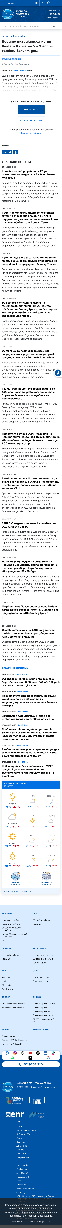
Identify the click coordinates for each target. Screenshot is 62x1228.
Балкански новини (10, 955)
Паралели (37, 924)
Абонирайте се (31, 109)
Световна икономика (43, 955)
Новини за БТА (23, 1134)
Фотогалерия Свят (42, 1007)
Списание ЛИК (22, 1177)
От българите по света (13, 1004)
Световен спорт (41, 977)
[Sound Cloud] (31, 1057)
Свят (35, 913)
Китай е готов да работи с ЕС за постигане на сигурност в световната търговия (28, 174)
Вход (55, 14)
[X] (38, 1053)
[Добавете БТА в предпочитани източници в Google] (49, 1057)
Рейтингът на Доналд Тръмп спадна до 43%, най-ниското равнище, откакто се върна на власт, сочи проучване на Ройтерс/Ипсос (29, 393)
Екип (18, 1181)
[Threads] (23, 1053)
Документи (21, 1146)
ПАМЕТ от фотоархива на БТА (45, 1020)
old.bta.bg (20, 1192)
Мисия (19, 1138)
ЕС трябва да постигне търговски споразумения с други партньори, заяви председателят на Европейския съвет (29, 354)
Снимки (37, 997)
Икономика (19, 36)
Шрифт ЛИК (22, 1165)
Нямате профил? (52, 18)
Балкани (7, 948)
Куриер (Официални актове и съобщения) (15, 935)
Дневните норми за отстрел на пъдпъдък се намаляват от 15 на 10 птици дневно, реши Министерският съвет (30, 752)
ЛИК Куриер (7, 989)
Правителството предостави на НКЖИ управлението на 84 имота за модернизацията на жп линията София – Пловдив (29, 700)
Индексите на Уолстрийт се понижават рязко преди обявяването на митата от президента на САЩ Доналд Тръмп (30, 610)
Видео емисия (8, 1036)
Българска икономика (43, 959)
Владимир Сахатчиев (11, 59)
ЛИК (4, 971)
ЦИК (4, 940)
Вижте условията (31, 133)
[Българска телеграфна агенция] (8, 1087)
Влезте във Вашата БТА (31, 121)
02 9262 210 (33, 1064)
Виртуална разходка (26, 1130)
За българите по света (13, 1007)
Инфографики (41, 1029)
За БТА (19, 1126)
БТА (18, 1122)
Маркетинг (21, 1169)
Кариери (20, 1150)
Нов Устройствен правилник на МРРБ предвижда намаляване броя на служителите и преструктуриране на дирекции (28, 771)
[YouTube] (31, 1053)
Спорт (36, 971)
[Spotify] (13, 1057)
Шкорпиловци (22, 1157)
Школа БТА (21, 1153)
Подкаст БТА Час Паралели (14, 1040)
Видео (5, 1029)
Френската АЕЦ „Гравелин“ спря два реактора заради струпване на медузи (28, 717)
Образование (8, 985)
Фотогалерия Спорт (43, 1015)
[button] (36, 3)
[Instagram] (15, 1053)
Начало (5, 36)
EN (42, 3)
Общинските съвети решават (12, 929)
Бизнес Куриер (39, 963)
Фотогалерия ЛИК (41, 1011)
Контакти (21, 1185)
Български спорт (41, 981)
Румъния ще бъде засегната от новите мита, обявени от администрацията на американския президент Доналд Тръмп (29, 261)
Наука (4, 981)
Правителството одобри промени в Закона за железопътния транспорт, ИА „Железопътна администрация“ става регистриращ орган (29, 734)
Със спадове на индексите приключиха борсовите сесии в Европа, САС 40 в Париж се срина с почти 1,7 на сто (31, 682)
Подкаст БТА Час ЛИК (12, 1044)
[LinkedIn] (46, 1053)
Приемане (16, 1221)
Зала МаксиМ (22, 1173)
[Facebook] (8, 1053)
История (20, 1142)
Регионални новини (11, 924)
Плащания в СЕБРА (25, 1188)
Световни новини (41, 920)
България (7, 913)
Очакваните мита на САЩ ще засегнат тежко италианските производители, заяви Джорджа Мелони (29, 633)
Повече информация (39, 1221)
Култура (6, 977)
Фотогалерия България (44, 1004)
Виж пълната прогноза (17, 891)
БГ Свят (6, 997)
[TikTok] (54, 1053)
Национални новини (11, 920)
